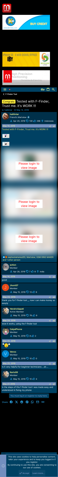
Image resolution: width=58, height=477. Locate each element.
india (42, 271)
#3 (54, 297)
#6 (54, 364)
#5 (54, 341)
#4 (54, 321)
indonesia (48, 121)
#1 (54, 126)
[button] (5, 89)
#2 (54, 277)
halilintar (8, 110)
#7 (54, 384)
